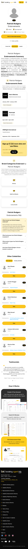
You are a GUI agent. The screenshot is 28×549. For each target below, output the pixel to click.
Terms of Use (6, 508)
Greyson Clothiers (18, 350)
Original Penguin (14, 287)
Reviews (4, 505)
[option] (14, 372)
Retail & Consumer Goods (15, 96)
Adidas (11, 350)
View (14, 275)
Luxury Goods (5, 171)
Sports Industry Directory (8, 526)
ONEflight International (20, 88)
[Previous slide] (2, 372)
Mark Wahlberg (10, 74)
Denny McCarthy (21, 74)
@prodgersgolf (18, 29)
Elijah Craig (12, 302)
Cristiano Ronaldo (7, 479)
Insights (21, 46)
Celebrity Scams (6, 520)
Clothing (13, 114)
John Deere (12, 272)
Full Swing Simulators (15, 318)
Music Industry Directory (8, 502)
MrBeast (13, 479)
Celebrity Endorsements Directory (10, 493)
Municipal (3, 68)
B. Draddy (12, 334)
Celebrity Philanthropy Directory (10, 496)
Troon (24, 350)
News (4, 529)
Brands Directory (6, 499)
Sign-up (14, 152)
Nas (2, 479)
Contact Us (5, 514)
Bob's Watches (18, 65)
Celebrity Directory (7, 487)
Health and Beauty (20, 170)
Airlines (14, 170)
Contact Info (7, 46)
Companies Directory (7, 523)
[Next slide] (26, 372)
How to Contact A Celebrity (9, 517)
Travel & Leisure (6, 132)
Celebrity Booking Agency (8, 484)
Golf (14, 20)
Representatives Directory (8, 490)
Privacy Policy (6, 511)
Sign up (21, 2)
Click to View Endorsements (14, 36)
